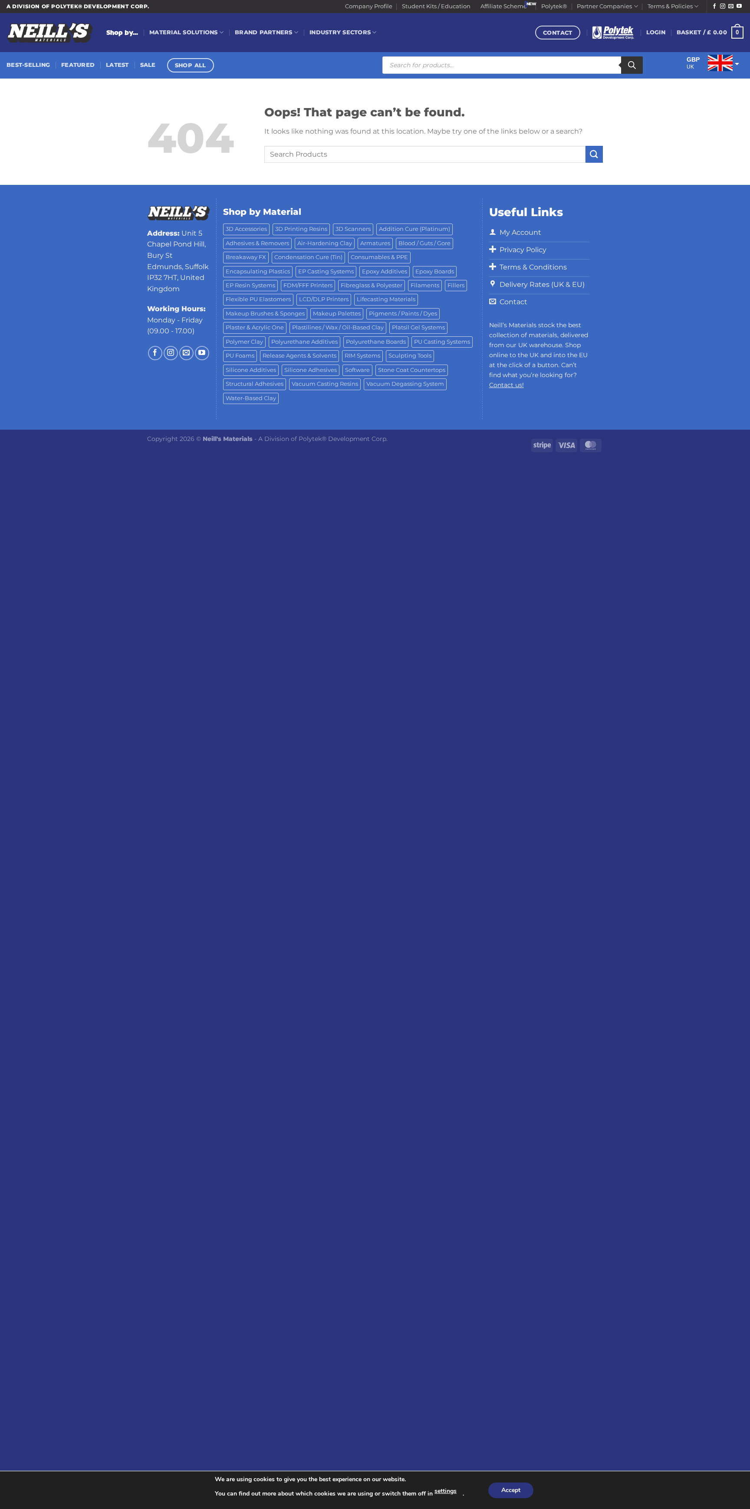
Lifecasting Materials (386, 299)
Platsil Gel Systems (418, 327)
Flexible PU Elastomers (258, 299)
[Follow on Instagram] (722, 6)
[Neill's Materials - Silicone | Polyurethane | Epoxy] (50, 33)
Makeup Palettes (337, 313)
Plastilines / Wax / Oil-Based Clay (338, 327)
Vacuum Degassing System (405, 384)
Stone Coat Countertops (411, 370)
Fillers (455, 285)
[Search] (632, 65)
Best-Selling (28, 65)
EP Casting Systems (326, 271)
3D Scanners (353, 229)
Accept (510, 1490)
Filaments (425, 285)
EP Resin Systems (250, 285)
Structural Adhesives (254, 384)
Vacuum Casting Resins (325, 384)
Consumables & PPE (379, 257)
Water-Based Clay (251, 398)
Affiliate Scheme (503, 6)
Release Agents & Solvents (299, 355)
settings (445, 1491)
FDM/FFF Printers (307, 285)
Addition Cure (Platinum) (414, 229)
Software (357, 370)
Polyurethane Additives (304, 342)
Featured (78, 65)
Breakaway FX (246, 257)
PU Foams (240, 355)
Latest (117, 65)
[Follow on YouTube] (739, 6)
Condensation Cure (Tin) (308, 257)
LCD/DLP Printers (324, 299)
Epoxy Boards (434, 271)
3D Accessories (246, 229)
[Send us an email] (731, 6)
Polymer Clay (244, 342)
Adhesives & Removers (257, 243)
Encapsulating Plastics (258, 271)
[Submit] (594, 154)
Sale (148, 65)
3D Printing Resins (301, 229)
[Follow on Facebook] (714, 6)
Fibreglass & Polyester (371, 285)
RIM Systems (362, 355)
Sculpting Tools (409, 355)
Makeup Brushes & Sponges (265, 313)
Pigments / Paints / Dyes (403, 313)
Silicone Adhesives (310, 370)
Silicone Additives (251, 370)
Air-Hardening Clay (324, 243)
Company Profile (368, 6)
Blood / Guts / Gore (424, 243)
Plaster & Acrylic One (255, 327)
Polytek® (554, 6)
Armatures (375, 243)
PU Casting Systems (442, 342)
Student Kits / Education (436, 6)
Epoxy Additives (384, 271)
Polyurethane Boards (376, 342)
